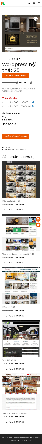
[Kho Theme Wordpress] (3, 3)
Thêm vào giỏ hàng (16, 136)
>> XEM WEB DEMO (16, 75)
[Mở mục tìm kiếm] (34, 3)
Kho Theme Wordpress (21, 440)
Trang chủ (6, 89)
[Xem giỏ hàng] (29, 3)
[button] (35, 19)
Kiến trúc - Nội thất (20, 89)
